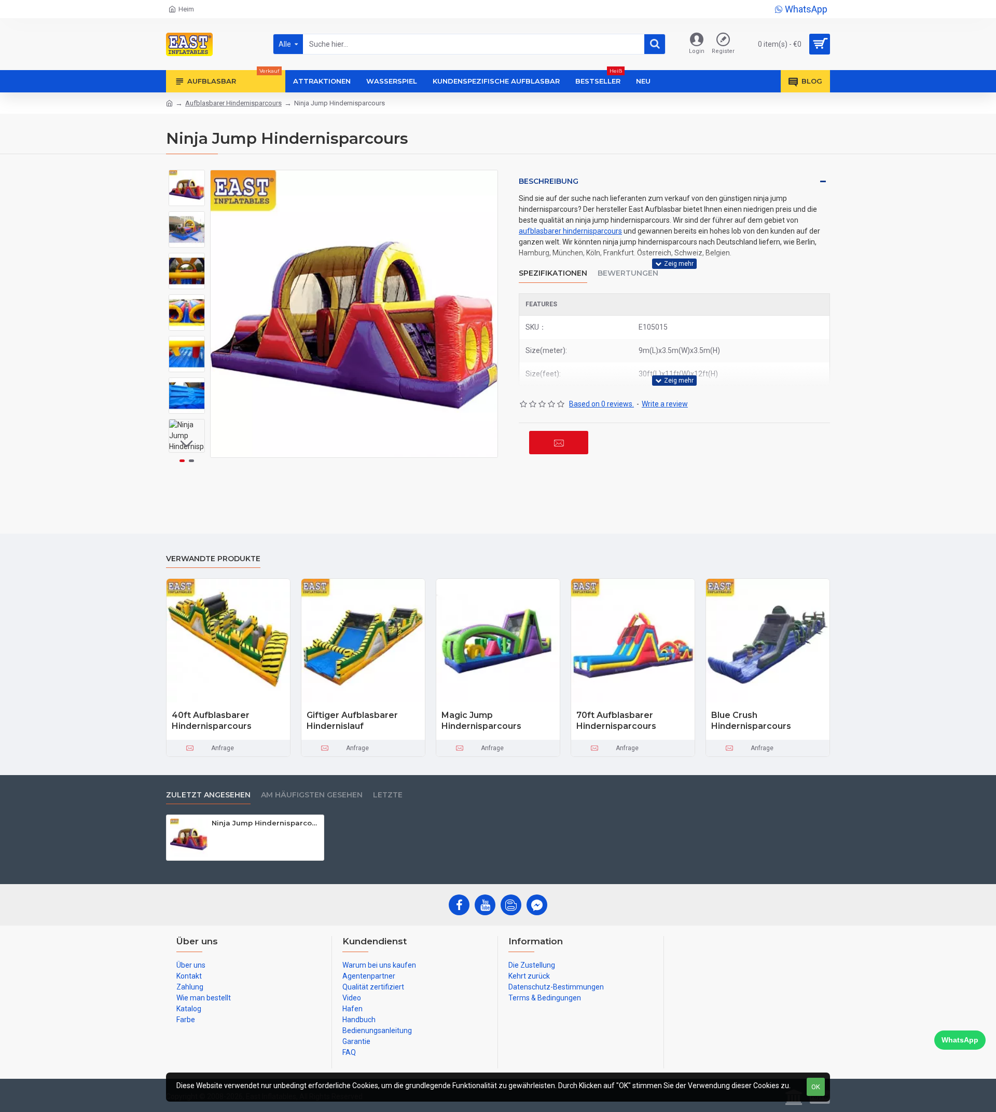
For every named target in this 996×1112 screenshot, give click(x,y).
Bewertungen (628, 273)
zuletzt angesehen (208, 795)
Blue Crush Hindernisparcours (751, 720)
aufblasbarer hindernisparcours (570, 231)
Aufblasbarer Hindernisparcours (233, 103)
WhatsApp (960, 1040)
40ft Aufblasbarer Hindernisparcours (212, 720)
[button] (186, 177)
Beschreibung (548, 181)
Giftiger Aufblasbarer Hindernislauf (352, 720)
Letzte (388, 795)
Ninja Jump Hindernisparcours (266, 823)
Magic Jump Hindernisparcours (481, 720)
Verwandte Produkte (213, 558)
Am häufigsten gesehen (312, 795)
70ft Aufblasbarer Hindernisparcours (616, 720)
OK (815, 1087)
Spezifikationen (553, 273)
